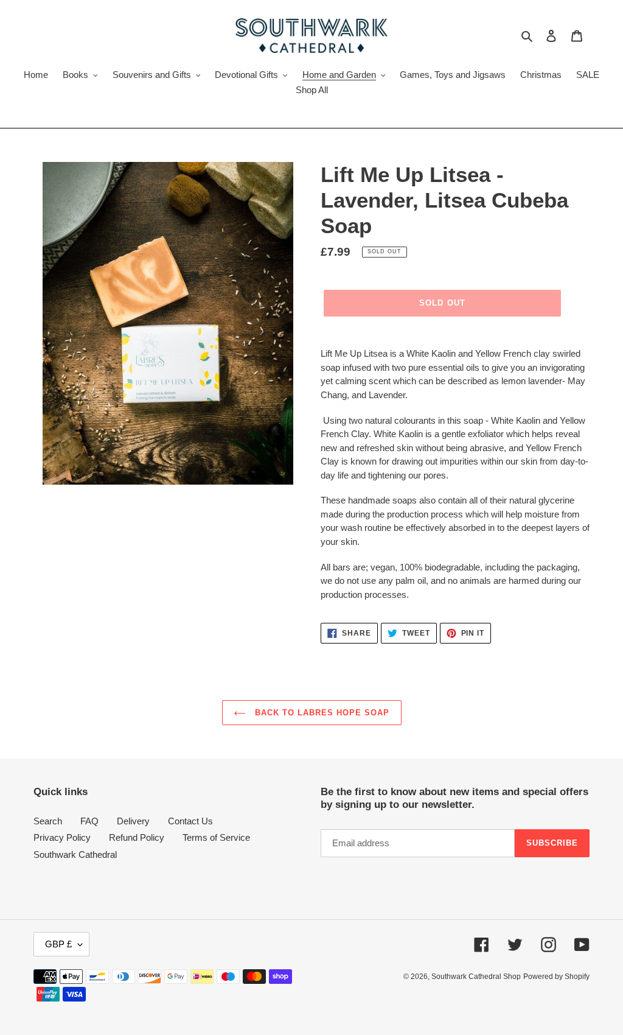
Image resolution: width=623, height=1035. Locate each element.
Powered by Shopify (556, 976)
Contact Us (190, 821)
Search (47, 821)
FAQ (89, 821)
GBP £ (58, 944)
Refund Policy (136, 837)
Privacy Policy (62, 837)
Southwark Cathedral (75, 854)
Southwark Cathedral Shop (476, 976)
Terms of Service (216, 837)
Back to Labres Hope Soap (321, 712)
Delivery (133, 821)
